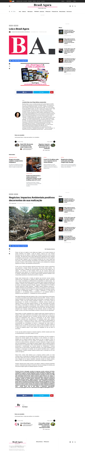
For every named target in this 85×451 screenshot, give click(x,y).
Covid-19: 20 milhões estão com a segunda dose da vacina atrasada (51, 161)
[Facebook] (70, 6)
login (25, 137)
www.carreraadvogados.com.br (23, 387)
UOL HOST (25, 1)
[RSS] (75, 6)
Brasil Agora (25, 406)
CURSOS (34, 1)
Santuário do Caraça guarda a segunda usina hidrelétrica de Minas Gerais (69, 32)
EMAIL (75, 1)
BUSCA (63, 1)
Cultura (27, 173)
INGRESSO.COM (19, 1)
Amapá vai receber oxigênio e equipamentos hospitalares (16, 161)
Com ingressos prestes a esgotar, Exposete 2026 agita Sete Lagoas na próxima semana (69, 60)
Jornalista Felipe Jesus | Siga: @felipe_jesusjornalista (34, 102)
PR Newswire (46, 441)
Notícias (11, 25)
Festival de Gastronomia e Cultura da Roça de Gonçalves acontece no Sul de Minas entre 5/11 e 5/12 (33, 178)
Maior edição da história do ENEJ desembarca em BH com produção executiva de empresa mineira (69, 41)
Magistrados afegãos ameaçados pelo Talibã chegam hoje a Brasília (67, 161)
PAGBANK (30, 1)
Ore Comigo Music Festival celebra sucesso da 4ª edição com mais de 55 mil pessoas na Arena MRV (70, 70)
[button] (9, 6)
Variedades (16, 25)
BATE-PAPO (69, 1)
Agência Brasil (11, 157)
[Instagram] (73, 6)
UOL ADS (43, 1)
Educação (11, 194)
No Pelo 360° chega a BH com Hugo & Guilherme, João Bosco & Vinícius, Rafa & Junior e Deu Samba (69, 51)
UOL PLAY (38, 1)
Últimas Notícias (39, 441)
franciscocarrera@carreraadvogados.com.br (43, 387)
